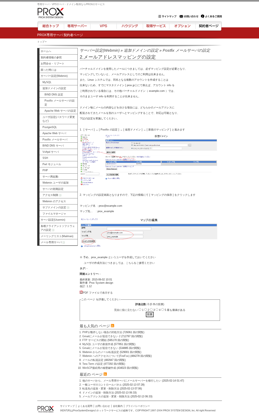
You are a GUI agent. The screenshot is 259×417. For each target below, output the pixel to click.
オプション (182, 27)
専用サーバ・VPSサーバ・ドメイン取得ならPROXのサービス (71, 4)
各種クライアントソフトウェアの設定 (58, 228)
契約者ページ (208, 27)
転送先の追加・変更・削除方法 (100, 388)
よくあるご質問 (211, 16)
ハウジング (129, 27)
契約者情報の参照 (51, 57)
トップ (41, 41)
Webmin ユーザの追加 (55, 182)
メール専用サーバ (52, 242)
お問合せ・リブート (52, 63)
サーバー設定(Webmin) (54, 75)
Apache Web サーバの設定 (60, 110)
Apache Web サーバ (54, 133)
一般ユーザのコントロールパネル (102, 384)
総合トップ (51, 27)
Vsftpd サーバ (50, 151)
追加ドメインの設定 (54, 88)
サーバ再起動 (50, 176)
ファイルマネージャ (54, 213)
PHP (45, 170)
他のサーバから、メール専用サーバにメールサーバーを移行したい (121, 380)
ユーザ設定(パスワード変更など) (58, 119)
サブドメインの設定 (54, 207)
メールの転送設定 (92, 359)
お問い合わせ (189, 16)
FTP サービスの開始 (94, 340)
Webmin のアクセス (54, 201)
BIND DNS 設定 (54, 94)
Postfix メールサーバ (54, 139)
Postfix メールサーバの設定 (60, 102)
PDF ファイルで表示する (98, 292)
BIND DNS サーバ (53, 145)
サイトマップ (168, 16)
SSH (45, 157)
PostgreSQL (49, 127)
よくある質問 (85, 406)
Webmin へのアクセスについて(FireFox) (106, 355)
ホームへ (46, 51)
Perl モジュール (51, 164)
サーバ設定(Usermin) (53, 219)
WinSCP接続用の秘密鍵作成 (99, 367)
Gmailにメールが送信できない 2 (101, 336)
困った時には (48, 69)
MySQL (46, 82)
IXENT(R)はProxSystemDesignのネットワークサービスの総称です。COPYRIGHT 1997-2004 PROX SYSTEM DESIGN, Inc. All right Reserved (137, 410)
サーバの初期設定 (53, 188)
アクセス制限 (50, 195)
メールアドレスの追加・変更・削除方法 (106, 396)
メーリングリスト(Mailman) (57, 236)
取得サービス (155, 27)
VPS (103, 27)
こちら (130, 262)
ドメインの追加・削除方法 (98, 392)
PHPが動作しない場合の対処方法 (102, 332)
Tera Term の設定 (92, 363)
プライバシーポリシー (138, 406)
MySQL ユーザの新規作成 (97, 344)
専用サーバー (77, 27)
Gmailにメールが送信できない (100, 348)
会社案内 (118, 406)
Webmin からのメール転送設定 (100, 352)
